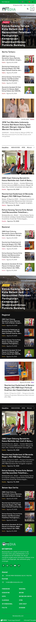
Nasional (31, 382)
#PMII (23, 147)
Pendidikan (6, 589)
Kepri (4, 596)
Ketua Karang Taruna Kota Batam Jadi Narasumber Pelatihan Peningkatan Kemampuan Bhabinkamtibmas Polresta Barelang (16, 35)
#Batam (29, 147)
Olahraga (5, 600)
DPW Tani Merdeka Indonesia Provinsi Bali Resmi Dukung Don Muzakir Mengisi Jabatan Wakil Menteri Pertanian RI (16, 126)
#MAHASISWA (15, 147)
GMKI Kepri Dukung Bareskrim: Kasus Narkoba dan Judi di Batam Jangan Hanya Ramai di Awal (11, 58)
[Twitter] (25, 2)
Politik (4, 607)
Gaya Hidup (23, 604)
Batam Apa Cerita (25, 596)
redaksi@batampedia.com (14, 582)
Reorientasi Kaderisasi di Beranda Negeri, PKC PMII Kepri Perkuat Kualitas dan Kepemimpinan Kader (11, 68)
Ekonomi (22, 607)
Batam (21, 592)
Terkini (32, 119)
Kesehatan (6, 592)
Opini (21, 600)
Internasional (7, 604)
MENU (5, 620)
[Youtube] (29, 2)
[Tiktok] (32, 2)
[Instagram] (22, 2)
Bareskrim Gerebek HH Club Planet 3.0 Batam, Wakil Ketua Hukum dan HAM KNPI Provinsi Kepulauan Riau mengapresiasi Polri (11, 89)
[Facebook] (19, 2)
